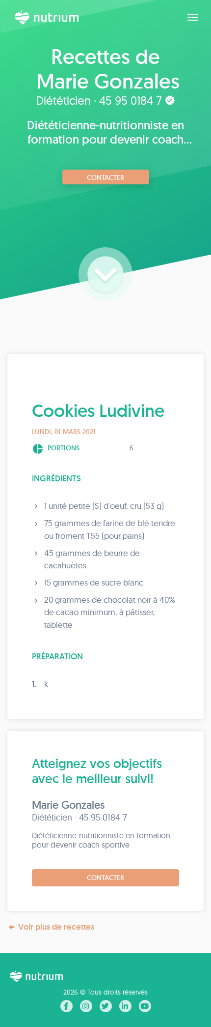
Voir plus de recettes (56, 926)
